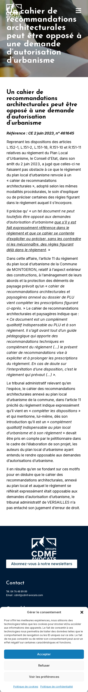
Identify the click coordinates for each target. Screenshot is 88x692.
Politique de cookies (25, 686)
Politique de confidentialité (56, 686)
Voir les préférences (44, 677)
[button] (82, 612)
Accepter (44, 654)
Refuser (44, 665)
